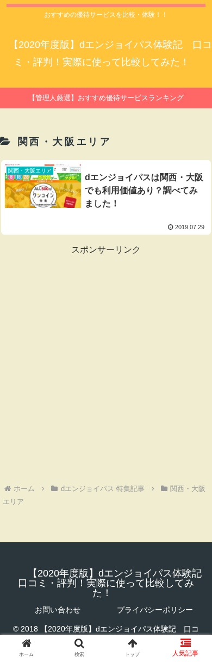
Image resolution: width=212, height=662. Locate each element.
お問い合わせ (57, 609)
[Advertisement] (106, 364)
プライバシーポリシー (155, 609)
